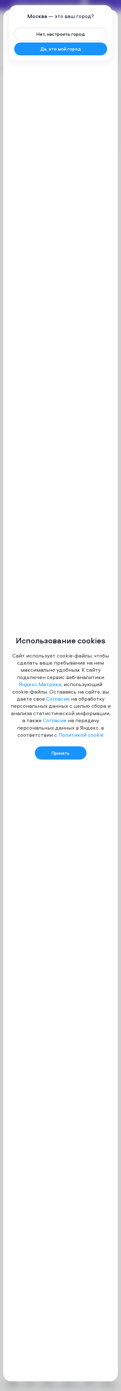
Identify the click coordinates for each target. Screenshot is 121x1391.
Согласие (58, 698)
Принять (61, 753)
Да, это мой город (60, 49)
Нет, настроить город (60, 34)
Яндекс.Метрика (40, 684)
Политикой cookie (81, 734)
